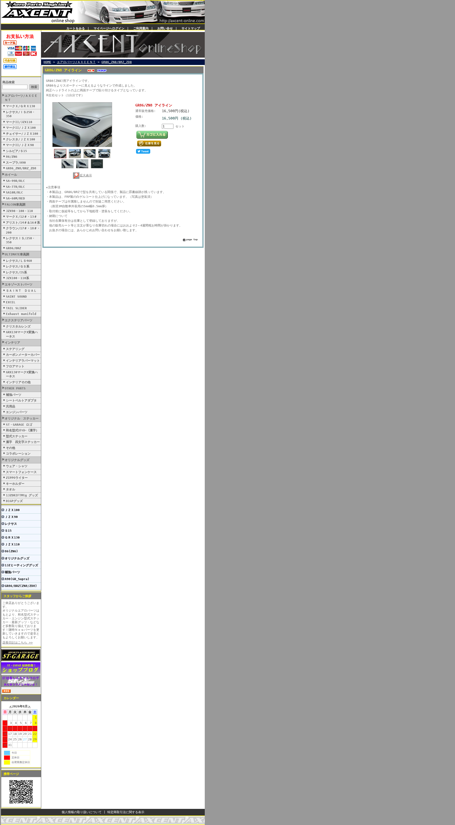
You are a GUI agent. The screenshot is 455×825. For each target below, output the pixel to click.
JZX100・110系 (17, 278)
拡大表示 (86, 175)
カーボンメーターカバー (23, 354)
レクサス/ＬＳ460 (19, 261)
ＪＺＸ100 (12, 510)
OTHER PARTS (15, 388)
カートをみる (75, 28)
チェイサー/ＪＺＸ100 (22, 133)
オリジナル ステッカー (22, 418)
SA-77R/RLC (15, 187)
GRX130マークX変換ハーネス (22, 334)
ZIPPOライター (17, 477)
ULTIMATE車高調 (17, 254)
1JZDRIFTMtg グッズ (22, 495)
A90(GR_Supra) (17, 579)
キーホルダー (15, 483)
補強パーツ (13, 394)
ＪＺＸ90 (11, 517)
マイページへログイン (109, 28)
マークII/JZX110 (19, 122)
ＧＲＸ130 (12, 537)
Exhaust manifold (21, 314)
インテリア (12, 342)
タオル (10, 489)
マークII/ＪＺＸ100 (21, 127)
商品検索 (8, 82)
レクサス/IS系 (16, 272)
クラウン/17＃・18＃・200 (23, 230)
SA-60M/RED (15, 198)
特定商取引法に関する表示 (125, 812)
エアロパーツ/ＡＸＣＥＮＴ (21, 97)
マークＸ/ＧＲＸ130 (20, 106)
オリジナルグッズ (17, 460)
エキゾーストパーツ (18, 284)
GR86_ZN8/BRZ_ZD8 (21, 168)
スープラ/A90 (16, 162)
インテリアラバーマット (23, 360)
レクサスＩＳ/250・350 (20, 240)
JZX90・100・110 (19, 211)
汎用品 (10, 406)
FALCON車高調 (15, 204)
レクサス (11, 523)
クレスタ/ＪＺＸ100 (20, 139)
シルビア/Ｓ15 (16, 151)
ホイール (11, 174)
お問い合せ (165, 28)
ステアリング (15, 349)
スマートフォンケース (21, 472)
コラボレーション (18, 453)
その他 (10, 448)
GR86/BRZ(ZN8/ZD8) (21, 586)
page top (192, 239)
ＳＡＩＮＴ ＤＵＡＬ (21, 290)
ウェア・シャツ (16, 466)
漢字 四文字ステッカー (23, 442)
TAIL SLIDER (16, 308)
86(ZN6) (11, 551)
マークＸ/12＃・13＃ (21, 216)
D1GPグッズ (14, 501)
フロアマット (15, 366)
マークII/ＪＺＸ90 (20, 145)
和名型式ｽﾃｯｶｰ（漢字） (22, 430)
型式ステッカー (16, 436)
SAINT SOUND (16, 296)
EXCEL (10, 302)
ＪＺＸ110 (12, 544)
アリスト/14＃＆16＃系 (23, 222)
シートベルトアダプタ (21, 400)
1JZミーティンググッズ (21, 565)
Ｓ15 (8, 530)
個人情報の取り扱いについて (82, 812)
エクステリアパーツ (18, 320)
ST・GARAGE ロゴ (19, 424)
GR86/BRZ (13, 248)
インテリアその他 (18, 382)
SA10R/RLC (14, 192)
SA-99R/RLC (15, 181)
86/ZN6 (11, 156)
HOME (47, 62)
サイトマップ (191, 28)
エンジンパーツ (16, 412)
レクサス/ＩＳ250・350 (20, 114)
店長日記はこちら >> (17, 642)
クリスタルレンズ (18, 326)
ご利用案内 (141, 28)
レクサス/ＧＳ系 (17, 266)
